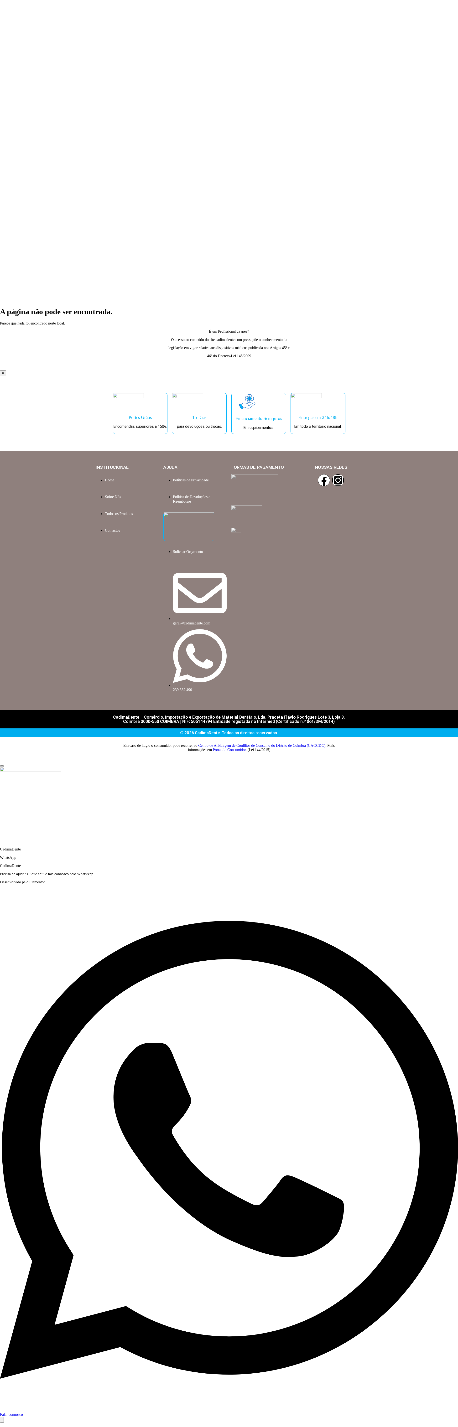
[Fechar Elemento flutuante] (2, 766)
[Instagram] (338, 480)
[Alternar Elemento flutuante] (2, 1419)
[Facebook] (324, 480)
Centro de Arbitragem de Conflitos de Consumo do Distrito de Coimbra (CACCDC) (261, 745)
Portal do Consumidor (229, 750)
